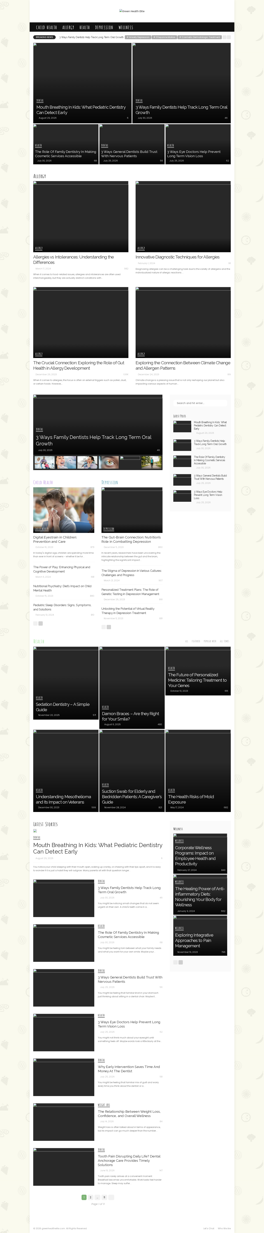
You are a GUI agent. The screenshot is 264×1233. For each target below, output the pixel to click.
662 (223, 911)
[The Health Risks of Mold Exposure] (198, 771)
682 (226, 807)
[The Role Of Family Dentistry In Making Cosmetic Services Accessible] (66, 144)
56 (161, 160)
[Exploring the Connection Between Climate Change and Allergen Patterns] (183, 322)
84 (161, 1121)
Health (84, 27)
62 (227, 160)
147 (161, 1170)
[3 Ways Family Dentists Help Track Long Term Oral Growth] (181, 83)
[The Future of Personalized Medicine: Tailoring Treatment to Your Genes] (198, 671)
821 (160, 807)
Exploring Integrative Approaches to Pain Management (194, 940)
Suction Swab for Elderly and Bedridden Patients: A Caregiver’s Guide (132, 797)
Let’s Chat (208, 1228)
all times (224, 640)
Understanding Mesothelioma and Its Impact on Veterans (63, 799)
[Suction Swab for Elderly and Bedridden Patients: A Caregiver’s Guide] (132, 771)
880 (92, 595)
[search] (226, 27)
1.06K (125, 374)
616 (226, 690)
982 (126, 268)
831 (161, 618)
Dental (39, 101)
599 (94, 807)
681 (92, 576)
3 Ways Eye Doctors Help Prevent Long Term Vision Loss (208, 495)
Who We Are (224, 1228)
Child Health (46, 27)
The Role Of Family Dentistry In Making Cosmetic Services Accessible (97, 37)
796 (223, 952)
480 (160, 724)
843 (223, 870)
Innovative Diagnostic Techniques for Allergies (177, 257)
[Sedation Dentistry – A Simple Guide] (66, 683)
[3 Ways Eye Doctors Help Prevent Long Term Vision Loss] (198, 144)
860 (160, 547)
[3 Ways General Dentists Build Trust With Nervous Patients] (132, 144)
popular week (210, 640)
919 (229, 374)
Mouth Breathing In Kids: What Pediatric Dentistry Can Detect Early (210, 425)
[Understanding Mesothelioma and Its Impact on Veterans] (66, 771)
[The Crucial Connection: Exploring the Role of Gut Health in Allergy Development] (80, 322)
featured (196, 640)
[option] (98, 425)
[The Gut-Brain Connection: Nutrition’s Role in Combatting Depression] (132, 510)
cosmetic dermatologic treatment (199, 37)
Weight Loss (104, 1105)
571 (94, 715)
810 (92, 614)
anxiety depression (138, 37)
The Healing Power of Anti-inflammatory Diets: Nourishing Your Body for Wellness (200, 896)
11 (104, 1197)
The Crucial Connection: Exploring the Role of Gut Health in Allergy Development (78, 365)
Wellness (126, 27)
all (186, 640)
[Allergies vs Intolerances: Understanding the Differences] (80, 216)
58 (161, 1076)
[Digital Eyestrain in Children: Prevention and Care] (63, 510)
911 (229, 263)
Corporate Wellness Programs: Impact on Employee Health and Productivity (195, 855)
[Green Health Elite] (132, 11)
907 (161, 580)
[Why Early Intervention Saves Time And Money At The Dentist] (109, 462)
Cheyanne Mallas (164, 37)
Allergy (68, 27)
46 (226, 117)
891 (161, 599)
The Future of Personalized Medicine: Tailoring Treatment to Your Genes (197, 680)
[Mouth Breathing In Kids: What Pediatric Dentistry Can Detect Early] (82, 83)
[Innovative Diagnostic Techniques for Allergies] (183, 216)
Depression (104, 27)
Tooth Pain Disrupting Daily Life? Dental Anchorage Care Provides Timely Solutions (129, 1160)
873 (92, 547)
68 (95, 160)
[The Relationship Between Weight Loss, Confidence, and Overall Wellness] (130, 462)
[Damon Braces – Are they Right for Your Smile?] (132, 688)
